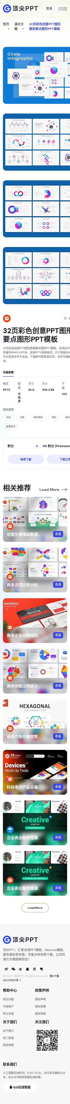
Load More (49, 489)
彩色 (8, 417)
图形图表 (38, 417)
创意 (22, 417)
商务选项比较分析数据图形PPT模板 (37, 585)
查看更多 (10, 426)
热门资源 (8, 1038)
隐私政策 (40, 1006)
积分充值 (8, 1013)
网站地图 (8, 1045)
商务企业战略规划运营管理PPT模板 (37, 635)
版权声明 (40, 999)
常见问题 (8, 999)
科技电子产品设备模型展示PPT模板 (37, 787)
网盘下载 (25, 459)
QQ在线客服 (21, 1087)
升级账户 (8, 1006)
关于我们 (8, 1031)
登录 (49, 8)
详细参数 (8, 372)
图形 (54, 417)
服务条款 (40, 1013)
